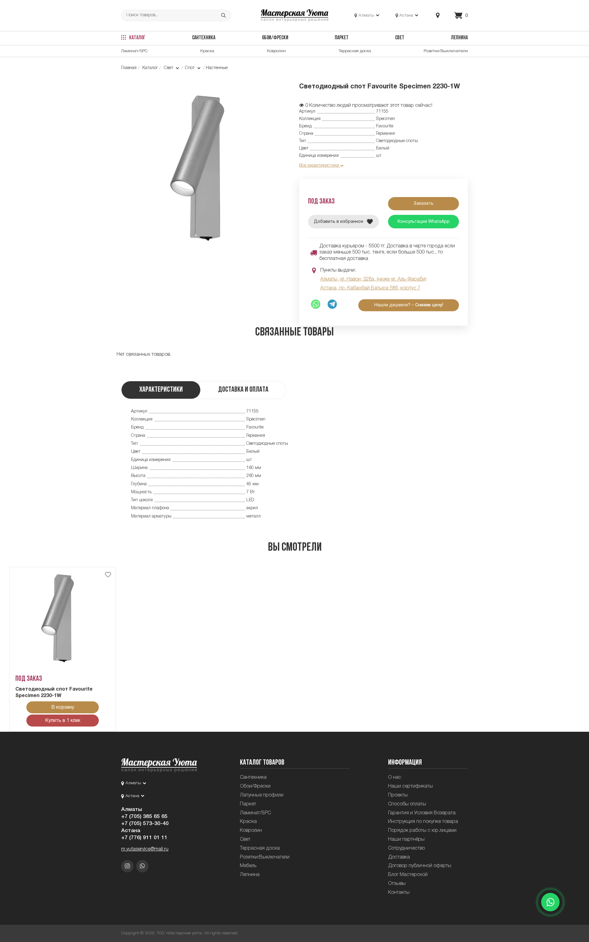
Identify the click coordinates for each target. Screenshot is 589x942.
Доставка (399, 857)
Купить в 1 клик (62, 721)
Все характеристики (319, 166)
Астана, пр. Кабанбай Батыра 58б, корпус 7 (370, 288)
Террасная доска (355, 51)
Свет (399, 38)
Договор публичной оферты (419, 866)
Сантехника (203, 38)
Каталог (136, 38)
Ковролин (276, 51)
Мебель (248, 866)
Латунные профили (261, 795)
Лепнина (459, 38)
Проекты (398, 795)
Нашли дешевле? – (408, 305)
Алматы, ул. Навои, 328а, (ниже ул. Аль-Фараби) (373, 279)
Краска (207, 51)
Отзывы (397, 884)
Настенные (217, 68)
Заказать (423, 204)
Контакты (399, 892)
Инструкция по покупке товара (423, 822)
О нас (394, 777)
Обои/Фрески (275, 38)
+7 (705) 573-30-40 (145, 823)
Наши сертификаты (410, 786)
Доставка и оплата (243, 389)
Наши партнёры (406, 839)
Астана (130, 830)
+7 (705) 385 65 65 (144, 816)
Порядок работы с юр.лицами (422, 830)
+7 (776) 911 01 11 (144, 837)
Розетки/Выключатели (446, 51)
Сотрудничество (406, 848)
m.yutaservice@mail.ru (144, 849)
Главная (129, 68)
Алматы (131, 809)
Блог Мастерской (408, 875)
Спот (190, 68)
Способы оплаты (407, 804)
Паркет (341, 38)
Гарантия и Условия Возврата (422, 813)
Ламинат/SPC (134, 51)
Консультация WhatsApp (424, 222)
